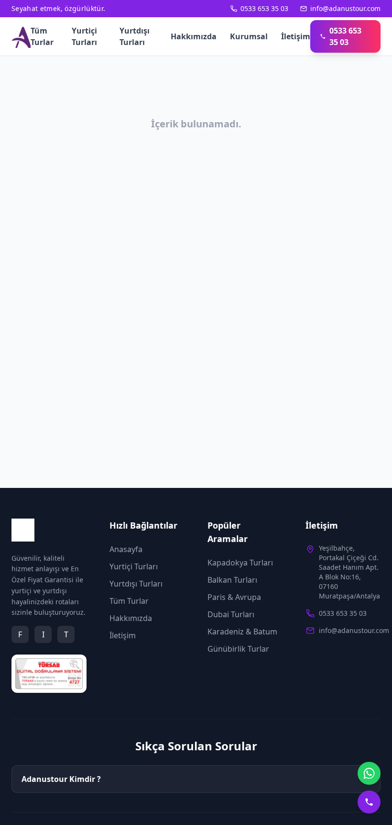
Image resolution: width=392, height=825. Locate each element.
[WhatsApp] (369, 773)
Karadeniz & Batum (242, 631)
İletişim (295, 36)
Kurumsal (249, 36)
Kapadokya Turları (240, 562)
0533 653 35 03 (264, 8)
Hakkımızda (194, 36)
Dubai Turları (230, 614)
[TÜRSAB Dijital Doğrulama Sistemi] (49, 674)
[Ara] (369, 802)
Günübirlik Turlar (238, 649)
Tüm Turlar (42, 36)
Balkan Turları (232, 580)
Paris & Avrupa (234, 597)
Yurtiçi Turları (84, 36)
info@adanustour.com (345, 8)
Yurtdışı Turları (135, 36)
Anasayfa (125, 549)
